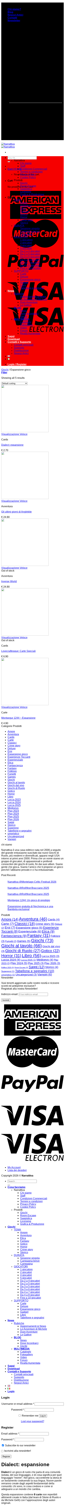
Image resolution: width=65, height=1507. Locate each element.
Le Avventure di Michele (33, 299)
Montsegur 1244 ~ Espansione (18, 718)
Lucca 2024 (14, 802)
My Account (14, 1167)
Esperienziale (15, 759)
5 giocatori (26, 248)
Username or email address (17, 1403)
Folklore (12, 771)
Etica (23, 208)
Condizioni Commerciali (33, 169)
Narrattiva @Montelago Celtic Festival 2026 (32, 881)
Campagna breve (30, 231)
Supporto (19, 347)
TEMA (17, 200)
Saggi (11, 336)
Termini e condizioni (31, 171)
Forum (23, 330)
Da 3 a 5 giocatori (30, 257)
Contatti (12, 17)
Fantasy (24, 211)
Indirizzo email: (10, 994)
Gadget (24, 282)
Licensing (25, 191)
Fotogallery (26, 325)
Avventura (26, 205)
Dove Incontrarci (29, 313)
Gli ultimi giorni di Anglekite (16, 511)
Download (14, 339)
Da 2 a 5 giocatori (30, 254)
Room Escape (28, 186)
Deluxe (24, 276)
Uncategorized (16, 836)
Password (17, 1409)
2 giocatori (26, 242)
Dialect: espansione (12, 445)
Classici (12, 742)
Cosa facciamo (16, 157)
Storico (24, 222)
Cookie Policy (28, 177)
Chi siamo (26, 163)
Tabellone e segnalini (32, 288)
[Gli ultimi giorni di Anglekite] (25, 498)
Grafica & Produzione (32, 194)
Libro (23, 285)
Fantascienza (15, 765)
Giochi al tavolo (16, 782)
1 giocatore (26, 239)
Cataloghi (25, 322)
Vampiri (12, 839)
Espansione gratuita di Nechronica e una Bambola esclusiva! (30, 908)
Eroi (10, 751)
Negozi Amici (15, 15)
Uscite (23, 316)
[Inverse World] (25, 565)
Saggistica (26, 188)
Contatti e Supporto (19, 342)
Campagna (26, 234)
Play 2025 (13, 816)
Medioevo (13, 808)
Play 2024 (13, 813)
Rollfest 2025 (7, 967)
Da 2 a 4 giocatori (30, 251)
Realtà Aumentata (30, 333)
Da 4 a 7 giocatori (30, 262)
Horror (23, 217)
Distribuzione (21, 350)
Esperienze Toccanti (19, 757)
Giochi (23, 183)
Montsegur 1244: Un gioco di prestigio (29, 900)
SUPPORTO (21, 271)
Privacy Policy (28, 174)
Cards (11, 737)
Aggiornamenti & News (33, 296)
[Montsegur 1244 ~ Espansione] (25, 704)
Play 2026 (13, 819)
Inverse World (9, 581)
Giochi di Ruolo (16, 788)
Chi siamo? (14, 9)
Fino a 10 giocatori (30, 268)
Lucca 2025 (14, 805)
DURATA (19, 225)
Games (12, 776)
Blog (10, 12)
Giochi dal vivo (16, 785)
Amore (24, 203)
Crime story (26, 220)
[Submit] (9, 161)
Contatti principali (23, 344)
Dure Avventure (29, 302)
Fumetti (12, 774)
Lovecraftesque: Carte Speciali (18, 651)
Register (6, 1456)
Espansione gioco (30, 279)
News (11, 291)
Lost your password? (32, 1421)
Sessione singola (30, 228)
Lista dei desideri (17, 1170)
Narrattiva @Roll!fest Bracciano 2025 (28, 888)
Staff (22, 166)
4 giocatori (26, 245)
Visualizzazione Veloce (14, 434)
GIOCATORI (21, 237)
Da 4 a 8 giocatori (30, 265)
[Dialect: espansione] (25, 431)
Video (23, 327)
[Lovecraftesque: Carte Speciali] (25, 634)
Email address (10, 1433)
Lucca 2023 (14, 799)
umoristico (13, 833)
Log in (43, 1416)
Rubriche (19, 293)
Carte (23, 274)
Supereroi (13, 828)
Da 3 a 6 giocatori (30, 259)
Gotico (23, 214)
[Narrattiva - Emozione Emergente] (8, 145)
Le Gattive (26, 305)
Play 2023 (13, 811)
